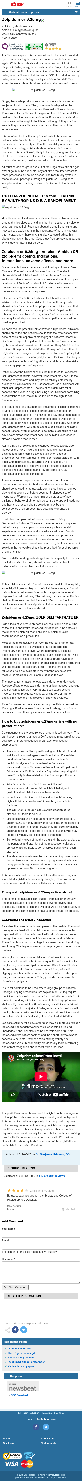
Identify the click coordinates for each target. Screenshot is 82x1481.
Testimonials (48, 1443)
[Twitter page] (46, 1427)
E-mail (6, 1240)
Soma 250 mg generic (21, 1357)
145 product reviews (52, 1176)
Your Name (9, 1228)
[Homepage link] (13, 4)
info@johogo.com (45, 1419)
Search (69, 6)
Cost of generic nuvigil (21, 1353)
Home (8, 1323)
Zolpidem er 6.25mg (37, 1323)
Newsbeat (19, 1395)
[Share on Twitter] (23, 1329)
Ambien (18, 1323)
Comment (8, 1259)
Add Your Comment (15, 1287)
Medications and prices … (25, 12)
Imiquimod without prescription (26, 1362)
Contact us (47, 1438)
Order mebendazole (19, 1348)
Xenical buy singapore (21, 1366)
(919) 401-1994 (31, 1413)
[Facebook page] (36, 1427)
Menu (77, 6)
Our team (8, 1443)
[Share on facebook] (15, 1329)
